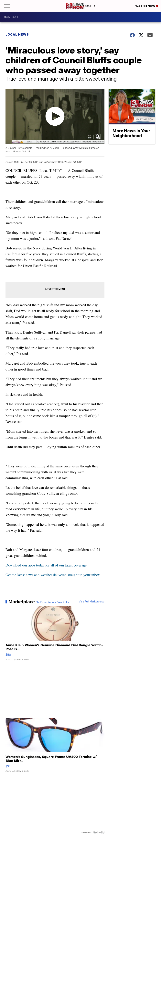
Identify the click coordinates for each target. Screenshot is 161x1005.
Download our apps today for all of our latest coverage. (46, 565)
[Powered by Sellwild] (98, 832)
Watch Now (145, 6)
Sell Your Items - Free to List (53, 602)
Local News (17, 34)
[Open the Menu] (6, 6)
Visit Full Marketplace (91, 601)
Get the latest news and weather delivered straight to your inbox (52, 574)
